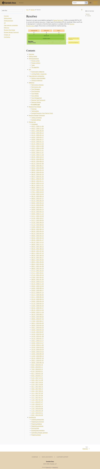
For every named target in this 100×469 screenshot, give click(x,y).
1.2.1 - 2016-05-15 (37, 406)
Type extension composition (11, 25)
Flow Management (36, 98)
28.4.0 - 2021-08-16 (37, 249)
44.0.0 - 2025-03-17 (37, 137)
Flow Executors (35, 91)
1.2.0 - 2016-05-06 (37, 408)
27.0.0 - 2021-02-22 (37, 277)
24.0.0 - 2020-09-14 (37, 288)
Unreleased (34, 124)
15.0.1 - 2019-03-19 (37, 328)
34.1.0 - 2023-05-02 (37, 205)
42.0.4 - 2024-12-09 (37, 146)
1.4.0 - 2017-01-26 (37, 400)
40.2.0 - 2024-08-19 (37, 161)
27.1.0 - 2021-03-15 (37, 275)
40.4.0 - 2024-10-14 (37, 157)
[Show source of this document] (81, 9)
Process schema (35, 63)
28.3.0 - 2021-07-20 (37, 251)
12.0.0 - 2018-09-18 (37, 354)
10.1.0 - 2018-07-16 (37, 358)
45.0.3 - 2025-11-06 (37, 126)
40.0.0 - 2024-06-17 (37, 166)
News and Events (47, 457)
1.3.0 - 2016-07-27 (37, 404)
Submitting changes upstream (39, 433)
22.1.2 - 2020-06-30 (37, 295)
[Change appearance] (90, 2)
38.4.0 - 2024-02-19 (37, 174)
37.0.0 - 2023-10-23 (37, 194)
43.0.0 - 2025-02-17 (37, 139)
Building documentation (38, 430)
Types (33, 65)
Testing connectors (36, 118)
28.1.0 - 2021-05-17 (37, 258)
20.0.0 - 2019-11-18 (37, 312)
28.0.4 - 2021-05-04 (37, 260)
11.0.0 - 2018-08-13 (37, 356)
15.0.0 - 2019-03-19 (37, 330)
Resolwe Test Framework (38, 100)
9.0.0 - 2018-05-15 (37, 365)
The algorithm (35, 67)
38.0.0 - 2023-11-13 (37, 188)
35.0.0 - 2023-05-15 (37, 203)
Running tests (35, 428)
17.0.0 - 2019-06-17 (37, 321)
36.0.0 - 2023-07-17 (37, 198)
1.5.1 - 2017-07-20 (37, 393)
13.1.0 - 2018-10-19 (37, 349)
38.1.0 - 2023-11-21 (37, 185)
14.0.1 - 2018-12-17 (37, 341)
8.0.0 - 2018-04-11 (37, 367)
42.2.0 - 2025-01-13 (37, 142)
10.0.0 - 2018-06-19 (37, 363)
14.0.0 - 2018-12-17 (37, 343)
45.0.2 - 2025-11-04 (37, 128)
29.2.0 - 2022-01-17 (37, 240)
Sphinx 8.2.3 (48, 467)
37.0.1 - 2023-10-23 (37, 192)
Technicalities (35, 111)
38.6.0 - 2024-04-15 (37, 170)
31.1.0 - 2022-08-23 (37, 225)
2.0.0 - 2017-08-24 (37, 391)
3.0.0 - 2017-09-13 (37, 389)
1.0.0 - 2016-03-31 (37, 413)
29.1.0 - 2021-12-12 (37, 242)
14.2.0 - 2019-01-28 (37, 336)
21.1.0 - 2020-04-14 (37, 303)
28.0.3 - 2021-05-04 (37, 262)
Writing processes (8, 20)
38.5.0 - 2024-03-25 (37, 172)
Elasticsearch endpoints (37, 72)
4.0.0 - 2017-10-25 (37, 382)
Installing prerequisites (37, 419)
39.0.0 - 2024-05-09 (37, 168)
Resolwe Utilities (36, 102)
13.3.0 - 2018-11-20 (37, 345)
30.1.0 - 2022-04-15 (37, 233)
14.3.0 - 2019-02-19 (37, 334)
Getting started (7, 18)
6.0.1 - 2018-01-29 (37, 373)
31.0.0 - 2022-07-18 (37, 227)
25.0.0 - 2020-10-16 (37, 286)
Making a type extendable (38, 78)
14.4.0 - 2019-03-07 (37, 332)
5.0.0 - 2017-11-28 (37, 380)
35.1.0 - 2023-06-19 (37, 201)
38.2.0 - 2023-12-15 (37, 183)
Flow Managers (35, 89)
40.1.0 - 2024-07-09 (37, 163)
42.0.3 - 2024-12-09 (37, 148)
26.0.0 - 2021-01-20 (37, 279)
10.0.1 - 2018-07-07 (37, 360)
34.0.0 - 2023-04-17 (37, 207)
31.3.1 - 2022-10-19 (37, 216)
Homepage (35, 457)
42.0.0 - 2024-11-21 (37, 153)
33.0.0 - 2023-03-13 (37, 209)
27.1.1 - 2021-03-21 (37, 273)
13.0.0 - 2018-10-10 (37, 352)
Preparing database (36, 424)
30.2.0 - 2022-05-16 (37, 231)
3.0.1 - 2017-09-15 (37, 387)
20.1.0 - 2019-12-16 (37, 310)
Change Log (7, 34)
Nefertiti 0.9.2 (55, 467)
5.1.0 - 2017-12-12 (37, 378)
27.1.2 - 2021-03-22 (37, 271)
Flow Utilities (35, 96)
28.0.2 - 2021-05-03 (37, 264)
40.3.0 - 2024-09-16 (37, 159)
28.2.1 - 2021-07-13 (37, 253)
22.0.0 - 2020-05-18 (37, 301)
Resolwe (21, 3)
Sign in (95, 3)
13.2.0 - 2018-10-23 (37, 347)
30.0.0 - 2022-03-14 (37, 236)
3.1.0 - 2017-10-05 (37, 384)
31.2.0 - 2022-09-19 (37, 223)
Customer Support (62, 457)
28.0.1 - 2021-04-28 (37, 266)
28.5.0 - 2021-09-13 (37, 247)
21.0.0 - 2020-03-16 (37, 306)
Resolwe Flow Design (9, 30)
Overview (6, 16)
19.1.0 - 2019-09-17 (37, 314)
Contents (89, 15)
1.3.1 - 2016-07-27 (37, 402)
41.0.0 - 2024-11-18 (37, 155)
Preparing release (36, 435)
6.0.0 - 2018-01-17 (37, 376)
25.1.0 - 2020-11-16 (37, 284)
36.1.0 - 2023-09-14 (37, 196)
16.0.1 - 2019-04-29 (37, 323)
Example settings (36, 120)
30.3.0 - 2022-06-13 (37, 229)
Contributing (7, 37)
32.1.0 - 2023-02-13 (37, 212)
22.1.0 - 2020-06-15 (37, 299)
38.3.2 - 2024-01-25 (37, 177)
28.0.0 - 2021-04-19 (37, 268)
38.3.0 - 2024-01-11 (37, 181)
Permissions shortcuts (37, 85)
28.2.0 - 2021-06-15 (37, 255)
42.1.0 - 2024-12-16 (37, 144)
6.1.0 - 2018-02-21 (37, 371)
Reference (6, 27)
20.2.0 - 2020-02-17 (37, 308)
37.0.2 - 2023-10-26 (37, 190)
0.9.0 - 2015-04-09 (37, 415)
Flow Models (35, 93)
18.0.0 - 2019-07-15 (37, 319)
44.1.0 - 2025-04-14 (37, 135)
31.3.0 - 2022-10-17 (37, 218)
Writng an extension (36, 80)
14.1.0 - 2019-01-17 (37, 338)
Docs (27, 9)
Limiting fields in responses (38, 74)
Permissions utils (36, 87)
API (5, 23)
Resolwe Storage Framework (11, 32)
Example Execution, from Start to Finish (42, 113)
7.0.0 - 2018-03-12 (37, 369)
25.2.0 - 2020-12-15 (37, 282)
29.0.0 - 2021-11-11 (37, 244)
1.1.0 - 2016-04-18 (37, 411)
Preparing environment (37, 422)
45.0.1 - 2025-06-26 (37, 131)
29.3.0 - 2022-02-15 (37, 238)
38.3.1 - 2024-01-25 (37, 179)
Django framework (58, 20)
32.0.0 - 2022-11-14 (37, 214)
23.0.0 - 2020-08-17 (37, 290)
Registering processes (37, 426)
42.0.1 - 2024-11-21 (37, 150)
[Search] (86, 2)
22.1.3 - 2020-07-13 (37, 293)
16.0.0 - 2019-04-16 (37, 325)
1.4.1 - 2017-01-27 (37, 398)
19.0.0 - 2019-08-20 (37, 317)
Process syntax (35, 61)
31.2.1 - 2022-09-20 (37, 220)
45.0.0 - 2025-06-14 (37, 133)
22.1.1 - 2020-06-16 (37, 297)
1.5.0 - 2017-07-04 (37, 395)
